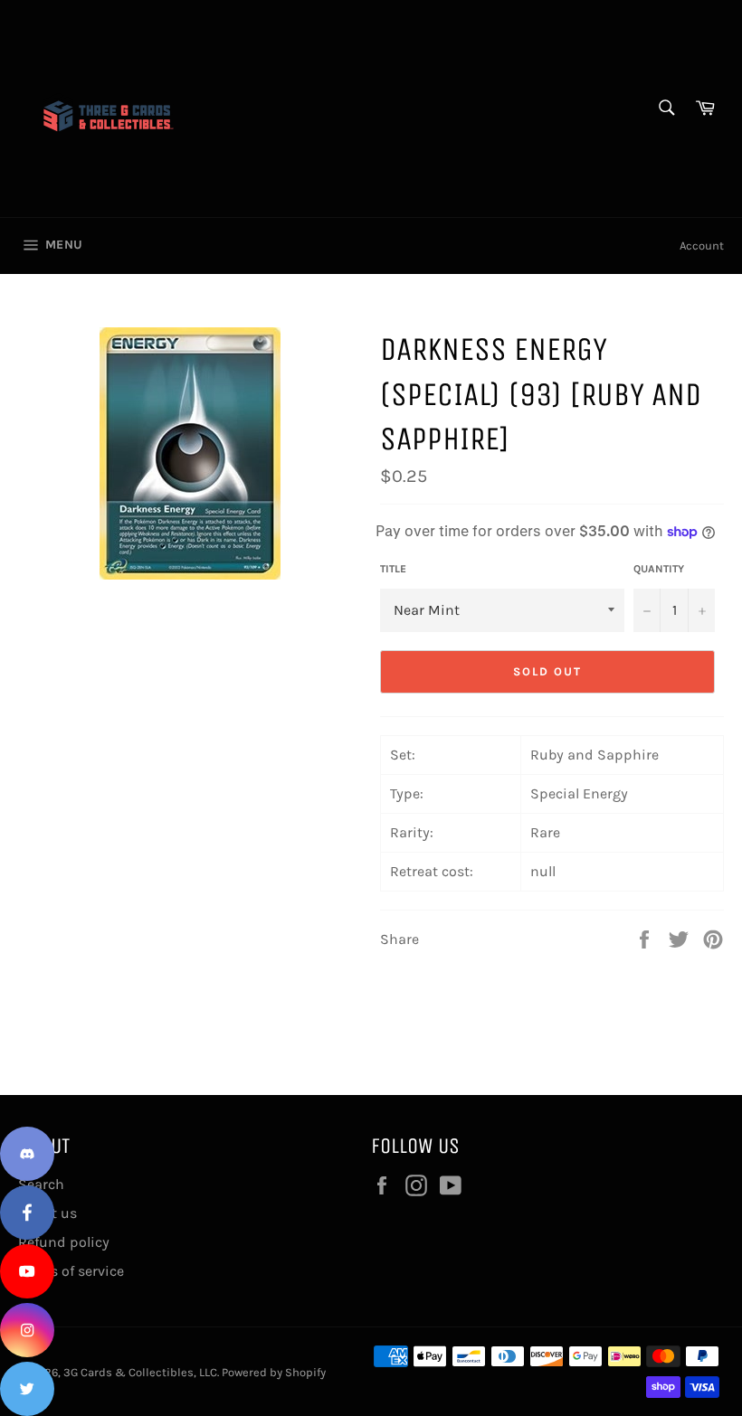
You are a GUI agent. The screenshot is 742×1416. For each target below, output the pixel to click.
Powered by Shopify (274, 1372)
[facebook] (27, 1212)
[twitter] (27, 1389)
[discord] (27, 1154)
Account (702, 245)
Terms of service (71, 1270)
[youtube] (27, 1271)
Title (393, 568)
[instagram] (27, 1330)
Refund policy (63, 1242)
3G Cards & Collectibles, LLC (140, 1372)
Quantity (658, 568)
